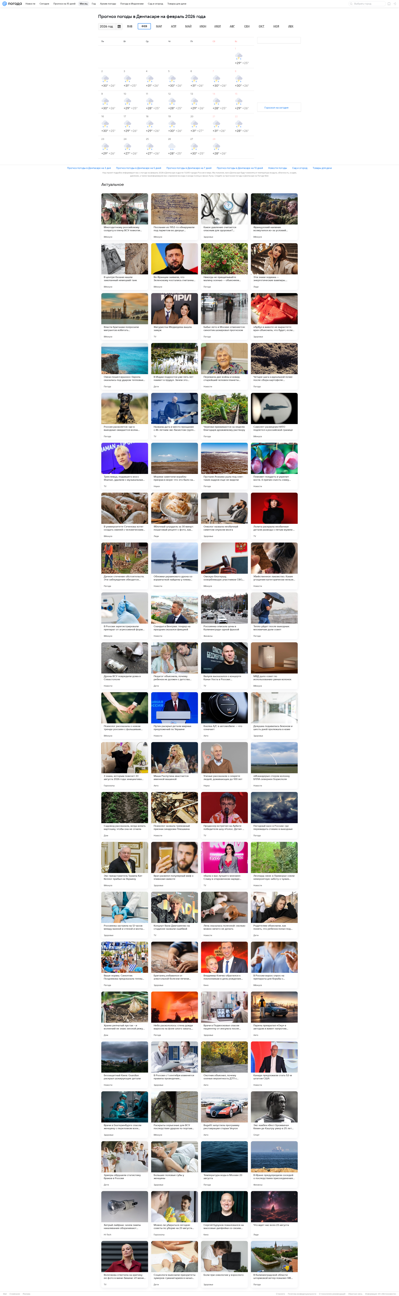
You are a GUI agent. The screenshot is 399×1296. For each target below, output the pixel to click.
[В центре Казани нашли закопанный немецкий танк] (124, 266)
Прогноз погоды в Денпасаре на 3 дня (89, 168)
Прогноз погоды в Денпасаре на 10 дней (240, 168)
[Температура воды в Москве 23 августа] (224, 1164)
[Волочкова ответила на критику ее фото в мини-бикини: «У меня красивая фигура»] (124, 1264)
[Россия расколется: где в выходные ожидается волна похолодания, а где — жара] (124, 416)
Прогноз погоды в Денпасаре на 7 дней (189, 168)
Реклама (26, 1294)
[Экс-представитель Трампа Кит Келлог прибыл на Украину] (124, 865)
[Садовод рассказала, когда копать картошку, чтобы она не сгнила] (124, 815)
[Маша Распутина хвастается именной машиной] (174, 765)
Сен (247, 26)
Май (188, 26)
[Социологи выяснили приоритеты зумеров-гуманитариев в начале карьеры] (174, 1264)
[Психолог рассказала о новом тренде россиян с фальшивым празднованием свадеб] (124, 715)
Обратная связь (355, 1294)
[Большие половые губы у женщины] (174, 1164)
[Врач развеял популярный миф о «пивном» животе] (174, 865)
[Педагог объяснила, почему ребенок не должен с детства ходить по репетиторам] (174, 665)
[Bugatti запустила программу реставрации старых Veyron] (224, 1114)
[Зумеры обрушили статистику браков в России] (124, 1164)
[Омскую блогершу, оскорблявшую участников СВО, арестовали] (224, 566)
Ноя (276, 26)
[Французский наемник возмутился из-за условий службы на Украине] (274, 216)
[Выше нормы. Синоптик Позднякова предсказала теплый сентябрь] (124, 965)
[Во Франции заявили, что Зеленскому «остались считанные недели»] (174, 266)
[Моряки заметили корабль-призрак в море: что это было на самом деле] (174, 466)
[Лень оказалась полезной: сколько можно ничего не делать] (224, 915)
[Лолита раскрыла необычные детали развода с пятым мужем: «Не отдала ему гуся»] (274, 516)
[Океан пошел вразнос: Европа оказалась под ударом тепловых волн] (124, 366)
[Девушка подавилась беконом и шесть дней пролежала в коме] (274, 715)
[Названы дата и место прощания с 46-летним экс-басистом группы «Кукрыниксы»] (174, 416)
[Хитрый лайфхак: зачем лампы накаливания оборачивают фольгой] (124, 1214)
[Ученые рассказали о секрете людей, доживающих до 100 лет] (224, 765)
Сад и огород (299, 168)
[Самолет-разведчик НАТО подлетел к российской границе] (274, 416)
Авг (232, 26)
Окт (261, 26)
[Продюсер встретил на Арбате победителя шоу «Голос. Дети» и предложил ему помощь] (224, 815)
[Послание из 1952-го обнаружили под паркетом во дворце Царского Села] (174, 216)
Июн (203, 26)
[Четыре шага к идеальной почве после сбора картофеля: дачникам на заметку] (274, 366)
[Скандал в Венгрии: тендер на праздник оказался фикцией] (174, 615)
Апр (173, 26)
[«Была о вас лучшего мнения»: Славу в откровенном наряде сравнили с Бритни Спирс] (224, 865)
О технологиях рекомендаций (332, 1294)
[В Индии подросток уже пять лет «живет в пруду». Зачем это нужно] (174, 366)
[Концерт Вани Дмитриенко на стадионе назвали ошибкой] (174, 915)
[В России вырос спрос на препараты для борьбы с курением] (274, 965)
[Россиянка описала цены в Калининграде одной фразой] (224, 615)
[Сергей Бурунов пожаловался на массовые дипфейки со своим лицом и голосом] (224, 1214)
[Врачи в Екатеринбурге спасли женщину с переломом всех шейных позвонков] (124, 1114)
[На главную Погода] (14, 3)
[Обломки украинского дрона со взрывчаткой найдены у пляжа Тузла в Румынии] (174, 566)
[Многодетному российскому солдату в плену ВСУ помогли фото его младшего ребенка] (124, 216)
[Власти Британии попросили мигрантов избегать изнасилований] (124, 316)
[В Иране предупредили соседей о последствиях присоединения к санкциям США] (274, 1164)
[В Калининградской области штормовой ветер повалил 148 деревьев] (274, 1264)
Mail (5, 1294)
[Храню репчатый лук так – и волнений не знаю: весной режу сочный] (124, 1015)
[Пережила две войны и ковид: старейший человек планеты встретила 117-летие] (224, 366)
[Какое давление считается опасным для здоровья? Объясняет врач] (224, 216)
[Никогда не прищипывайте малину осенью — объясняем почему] (224, 266)
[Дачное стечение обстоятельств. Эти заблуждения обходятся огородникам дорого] (124, 566)
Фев (144, 26)
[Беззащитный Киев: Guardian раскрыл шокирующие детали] (124, 1064)
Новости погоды (277, 168)
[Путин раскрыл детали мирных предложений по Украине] (174, 715)
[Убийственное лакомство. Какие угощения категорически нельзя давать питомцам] (274, 566)
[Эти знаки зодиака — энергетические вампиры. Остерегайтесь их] (274, 266)
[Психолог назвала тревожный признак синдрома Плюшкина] (174, 815)
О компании (15, 1294)
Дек (290, 26)
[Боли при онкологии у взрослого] (224, 1264)
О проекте (280, 1294)
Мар (159, 26)
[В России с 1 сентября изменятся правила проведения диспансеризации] (174, 1064)
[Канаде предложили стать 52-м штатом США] (274, 1064)
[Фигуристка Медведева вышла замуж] (174, 316)
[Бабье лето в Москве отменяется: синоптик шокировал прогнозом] (224, 316)
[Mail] (4, 3)
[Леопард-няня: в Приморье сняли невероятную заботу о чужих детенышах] (274, 865)
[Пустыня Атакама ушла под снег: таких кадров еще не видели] (224, 466)
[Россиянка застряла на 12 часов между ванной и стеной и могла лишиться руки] (124, 915)
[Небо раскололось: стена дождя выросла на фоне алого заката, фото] (174, 1015)
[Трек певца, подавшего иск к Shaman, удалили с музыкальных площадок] (124, 466)
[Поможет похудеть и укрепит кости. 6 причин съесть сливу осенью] (274, 466)
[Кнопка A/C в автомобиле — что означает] (224, 715)
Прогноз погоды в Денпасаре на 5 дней (138, 168)
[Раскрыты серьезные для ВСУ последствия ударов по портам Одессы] (174, 1114)
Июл (217, 26)
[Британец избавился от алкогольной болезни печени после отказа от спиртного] (174, 965)
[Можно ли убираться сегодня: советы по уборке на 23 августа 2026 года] (174, 1214)
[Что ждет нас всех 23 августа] (274, 1214)
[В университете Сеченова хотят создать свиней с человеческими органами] (124, 516)
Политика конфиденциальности (302, 1294)
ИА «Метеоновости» (387, 1294)
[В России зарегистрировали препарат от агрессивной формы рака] (124, 615)
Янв (129, 26)
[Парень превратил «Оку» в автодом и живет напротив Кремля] (274, 1015)
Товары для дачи (322, 168)
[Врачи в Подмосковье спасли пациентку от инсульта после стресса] (224, 1015)
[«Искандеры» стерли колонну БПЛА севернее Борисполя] (274, 765)
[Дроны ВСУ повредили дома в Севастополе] (124, 665)
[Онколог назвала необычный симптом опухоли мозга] (224, 516)
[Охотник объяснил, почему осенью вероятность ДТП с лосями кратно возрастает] (224, 1064)
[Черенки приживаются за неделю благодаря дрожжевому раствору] (224, 416)
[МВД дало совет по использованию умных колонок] (274, 665)
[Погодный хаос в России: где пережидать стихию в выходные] (274, 815)
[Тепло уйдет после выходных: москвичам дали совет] (274, 615)
